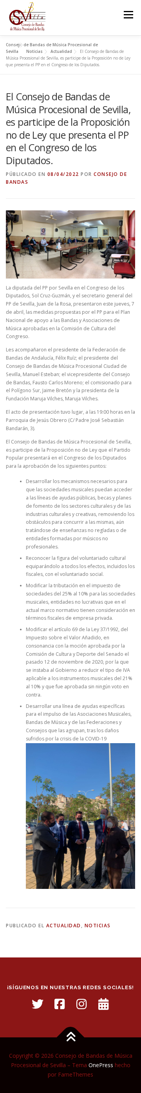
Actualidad (63, 925)
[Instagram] (81, 1004)
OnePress (101, 1065)
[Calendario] (103, 1004)
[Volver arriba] (71, 1037)
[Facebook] (59, 1004)
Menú (127, 14)
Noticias (98, 925)
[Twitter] (37, 1004)
